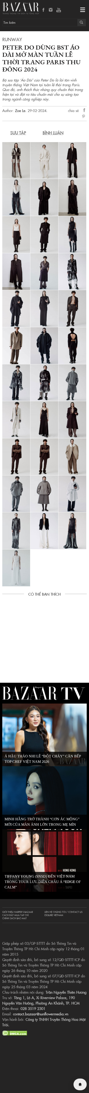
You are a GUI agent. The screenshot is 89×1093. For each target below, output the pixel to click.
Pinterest (84, 117)
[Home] (80, 1084)
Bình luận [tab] (53, 133)
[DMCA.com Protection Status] (14, 1032)
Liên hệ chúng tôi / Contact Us (63, 912)
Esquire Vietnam (53, 915)
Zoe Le (20, 110)
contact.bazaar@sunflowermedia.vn (40, 1013)
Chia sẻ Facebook (84, 111)
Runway (12, 39)
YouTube (58, 10)
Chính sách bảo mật (14, 918)
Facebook (43, 10)
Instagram (51, 10)
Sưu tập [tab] (18, 133)
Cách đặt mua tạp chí (15, 915)
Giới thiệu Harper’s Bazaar (17, 912)
